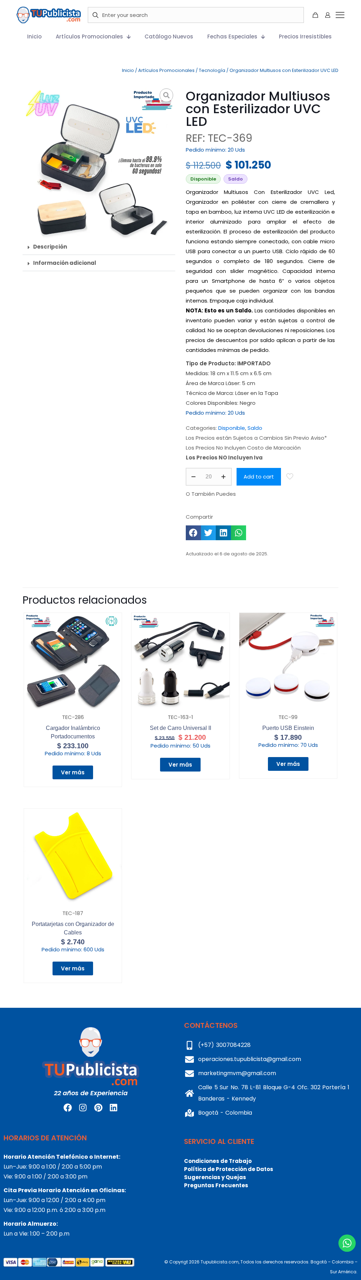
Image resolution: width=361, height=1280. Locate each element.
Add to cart (259, 476)
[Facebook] (67, 1107)
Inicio (128, 70)
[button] (99, 247)
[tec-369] (99, 162)
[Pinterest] (98, 1107)
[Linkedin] (113, 1107)
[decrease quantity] (194, 477)
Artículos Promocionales (166, 70)
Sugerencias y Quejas (215, 1177)
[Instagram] (83, 1107)
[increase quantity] (224, 477)
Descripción (50, 246)
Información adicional (64, 263)
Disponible (231, 428)
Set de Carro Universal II (180, 728)
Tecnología (212, 70)
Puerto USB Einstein (288, 728)
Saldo (254, 428)
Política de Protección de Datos (228, 1169)
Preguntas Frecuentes (216, 1185)
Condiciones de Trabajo (218, 1161)
